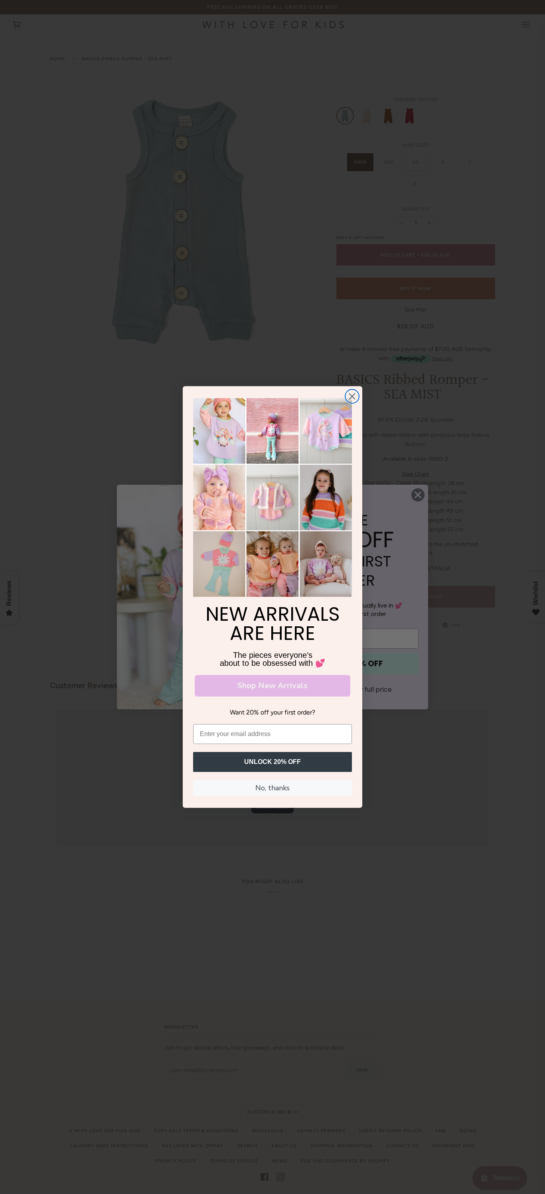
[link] (272, 497)
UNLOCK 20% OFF (272, 761)
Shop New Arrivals (272, 685)
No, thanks (272, 788)
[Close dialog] (352, 396)
